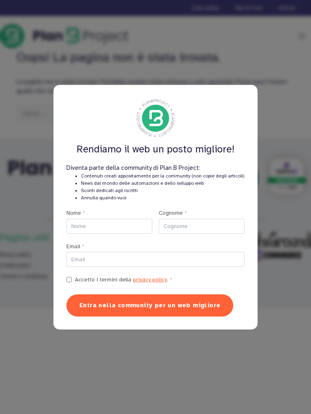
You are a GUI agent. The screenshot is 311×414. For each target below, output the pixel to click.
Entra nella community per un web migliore (149, 305)
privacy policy (150, 279)
